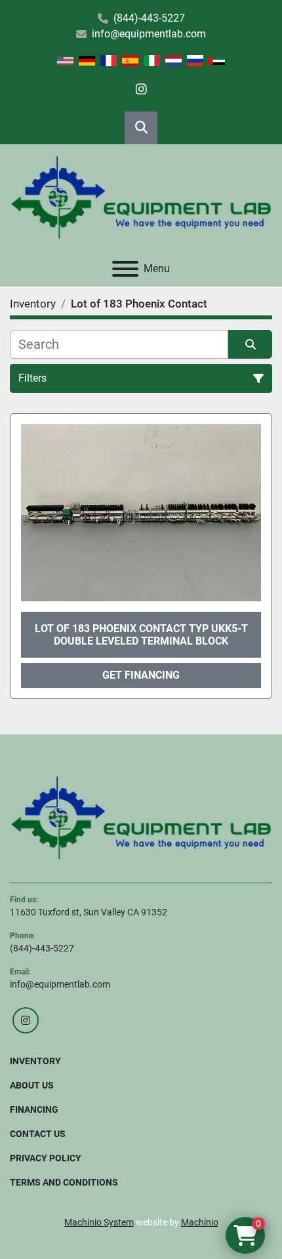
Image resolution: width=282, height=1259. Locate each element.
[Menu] (125, 269)
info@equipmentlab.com (149, 34)
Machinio (199, 1222)
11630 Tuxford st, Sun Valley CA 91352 (88, 912)
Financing (34, 1109)
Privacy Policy (45, 1158)
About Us (32, 1085)
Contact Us (38, 1134)
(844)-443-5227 (149, 18)
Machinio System (99, 1222)
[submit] (250, 344)
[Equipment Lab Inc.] (141, 817)
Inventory (35, 1061)
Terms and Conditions (64, 1182)
